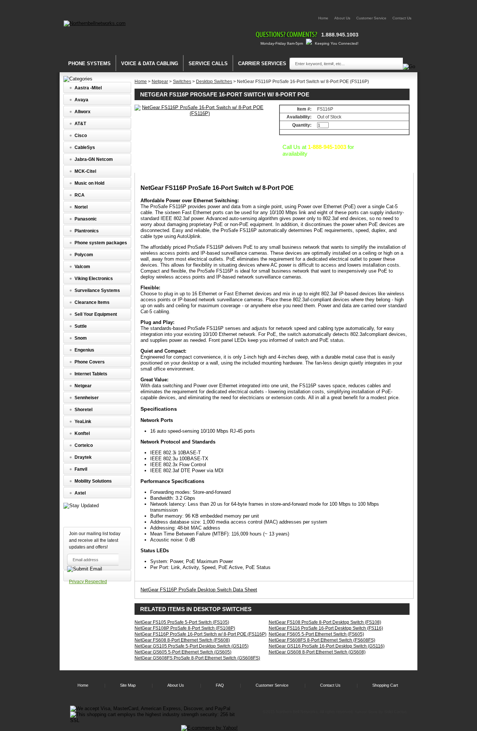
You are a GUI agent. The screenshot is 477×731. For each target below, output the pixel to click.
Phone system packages (101, 242)
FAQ (220, 685)
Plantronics (87, 230)
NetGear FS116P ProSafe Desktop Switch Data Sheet (198, 589)
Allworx (83, 111)
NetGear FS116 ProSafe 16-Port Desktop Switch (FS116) (326, 628)
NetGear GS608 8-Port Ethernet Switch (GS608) (317, 652)
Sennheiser (87, 397)
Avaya (81, 99)
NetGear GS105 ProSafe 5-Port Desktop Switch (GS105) (192, 646)
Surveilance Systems (97, 290)
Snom (81, 338)
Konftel (82, 433)
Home (323, 18)
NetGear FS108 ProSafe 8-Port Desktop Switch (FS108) (325, 622)
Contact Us (401, 18)
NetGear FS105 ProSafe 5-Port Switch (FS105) (182, 622)
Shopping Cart (385, 685)
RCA (80, 195)
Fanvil (81, 469)
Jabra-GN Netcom (94, 159)
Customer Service (371, 18)
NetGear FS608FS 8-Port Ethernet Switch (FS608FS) (322, 640)
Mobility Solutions (93, 481)
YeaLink (83, 421)
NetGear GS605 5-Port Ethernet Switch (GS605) (183, 652)
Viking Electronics (94, 278)
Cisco (81, 135)
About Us (342, 18)
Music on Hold (89, 183)
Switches (182, 81)
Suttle (81, 326)
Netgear (160, 81)
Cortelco (84, 445)
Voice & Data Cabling (149, 63)
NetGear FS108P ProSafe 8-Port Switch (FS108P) (185, 628)
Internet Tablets (91, 373)
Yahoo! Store (366, 712)
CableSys (85, 147)
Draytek (83, 457)
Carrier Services (262, 63)
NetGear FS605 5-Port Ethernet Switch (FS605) (316, 634)
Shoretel (83, 409)
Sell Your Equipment (96, 314)
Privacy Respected (88, 581)
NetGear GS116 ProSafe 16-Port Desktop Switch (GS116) (327, 646)
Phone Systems (89, 63)
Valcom (82, 266)
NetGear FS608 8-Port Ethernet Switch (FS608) (182, 640)
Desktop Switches (214, 81)
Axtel (80, 493)
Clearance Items (92, 302)
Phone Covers (90, 362)
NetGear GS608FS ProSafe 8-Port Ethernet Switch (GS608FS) (197, 658)
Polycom (84, 254)
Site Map (128, 685)
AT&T (80, 123)
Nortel (81, 207)
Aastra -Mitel (88, 87)
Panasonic (86, 219)
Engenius (84, 350)
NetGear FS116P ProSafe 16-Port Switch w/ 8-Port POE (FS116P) (200, 634)
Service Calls (208, 63)
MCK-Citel (85, 171)
